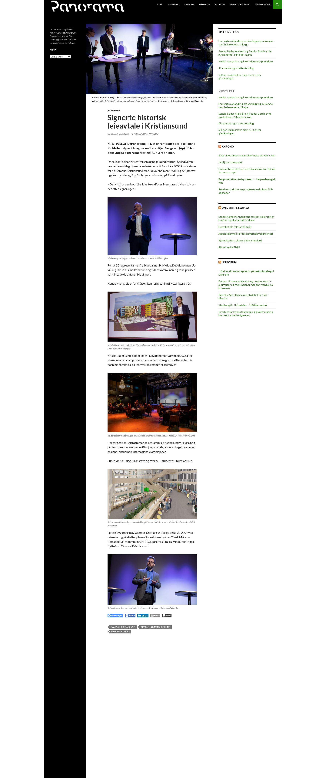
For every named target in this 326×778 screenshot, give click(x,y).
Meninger (204, 4)
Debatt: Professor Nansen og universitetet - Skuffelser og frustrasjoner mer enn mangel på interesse (245, 285)
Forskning (173, 4)
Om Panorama (262, 4)
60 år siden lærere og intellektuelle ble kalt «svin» (247, 155)
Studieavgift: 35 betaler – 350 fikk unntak (242, 305)
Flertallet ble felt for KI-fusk (234, 226)
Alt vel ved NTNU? (229, 247)
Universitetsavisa (235, 207)
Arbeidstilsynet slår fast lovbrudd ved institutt (245, 233)
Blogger (220, 4)
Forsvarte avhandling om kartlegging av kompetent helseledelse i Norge (246, 42)
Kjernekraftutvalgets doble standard (240, 240)
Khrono (228, 146)
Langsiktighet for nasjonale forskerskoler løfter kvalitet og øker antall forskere (246, 218)
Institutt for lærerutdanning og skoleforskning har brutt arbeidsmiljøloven (245, 313)
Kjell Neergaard (120, 631)
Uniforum (229, 262)
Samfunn (189, 4)
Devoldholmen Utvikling (155, 627)
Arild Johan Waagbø (146, 133)
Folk (160, 4)
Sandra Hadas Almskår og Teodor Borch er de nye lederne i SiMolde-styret (244, 53)
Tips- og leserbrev (240, 4)
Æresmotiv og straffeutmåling (236, 68)
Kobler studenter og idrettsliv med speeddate (245, 61)
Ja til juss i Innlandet (230, 162)
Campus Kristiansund (123, 627)
